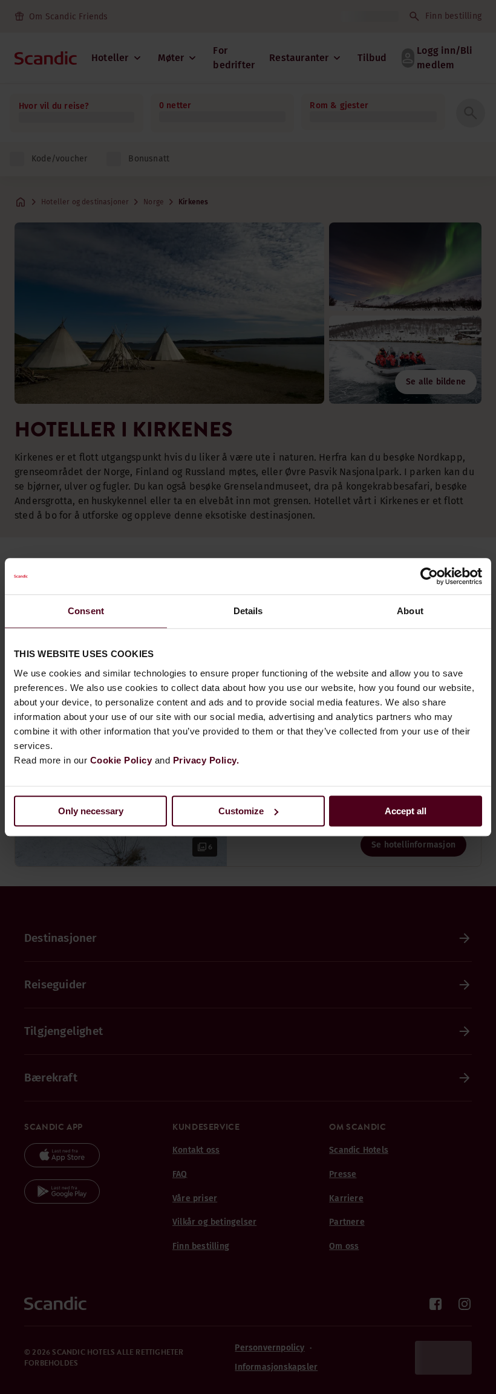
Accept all (405, 811)
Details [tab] (248, 611)
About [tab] (410, 611)
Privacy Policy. (206, 760)
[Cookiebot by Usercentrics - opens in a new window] (429, 576)
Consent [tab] (86, 611)
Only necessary (90, 811)
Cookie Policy (121, 760)
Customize (241, 811)
